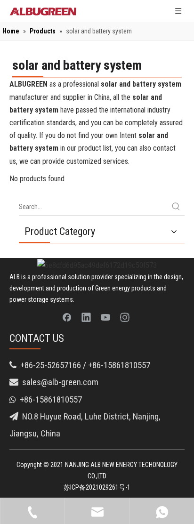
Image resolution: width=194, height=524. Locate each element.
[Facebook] (66, 316)
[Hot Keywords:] (176, 206)
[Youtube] (105, 316)
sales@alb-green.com (60, 382)
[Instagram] (124, 316)
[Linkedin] (86, 316)
